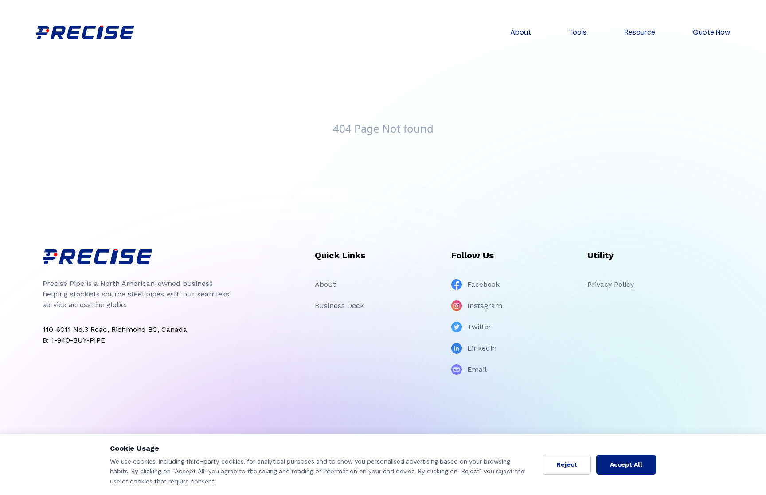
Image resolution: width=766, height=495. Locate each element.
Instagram (484, 305)
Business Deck (339, 305)
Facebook (483, 284)
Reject (566, 464)
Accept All (626, 464)
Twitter (479, 327)
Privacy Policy (610, 284)
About (325, 284)
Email (477, 369)
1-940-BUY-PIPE (78, 340)
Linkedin (481, 348)
